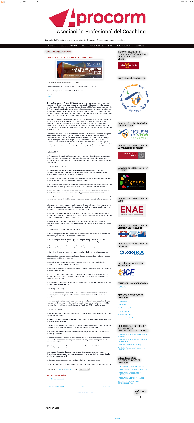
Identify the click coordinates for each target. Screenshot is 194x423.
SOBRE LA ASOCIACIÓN (69, 46)
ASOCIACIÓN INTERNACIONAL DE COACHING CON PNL (130, 382)
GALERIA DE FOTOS (124, 46)
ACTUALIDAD (51, 46)
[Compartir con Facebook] (86, 369)
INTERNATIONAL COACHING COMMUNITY (132, 369)
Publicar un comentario (57, 379)
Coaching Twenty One (125, 308)
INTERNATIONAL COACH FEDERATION (131, 378)
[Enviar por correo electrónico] (80, 369)
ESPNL (49, 97)
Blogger (117, 418)
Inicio (82, 386)
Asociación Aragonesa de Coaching (129, 344)
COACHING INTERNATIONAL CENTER (131, 366)
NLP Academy (122, 287)
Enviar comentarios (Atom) (84, 392)
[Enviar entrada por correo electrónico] (75, 369)
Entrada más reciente (55, 386)
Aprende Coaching (124, 311)
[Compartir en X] (84, 369)
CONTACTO (140, 46)
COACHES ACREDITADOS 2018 (93, 46)
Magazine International (125, 318)
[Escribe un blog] (82, 369)
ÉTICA (110, 46)
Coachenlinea (122, 301)
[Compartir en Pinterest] (88, 369)
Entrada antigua (106, 386)
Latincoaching (122, 304)
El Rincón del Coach (124, 314)
